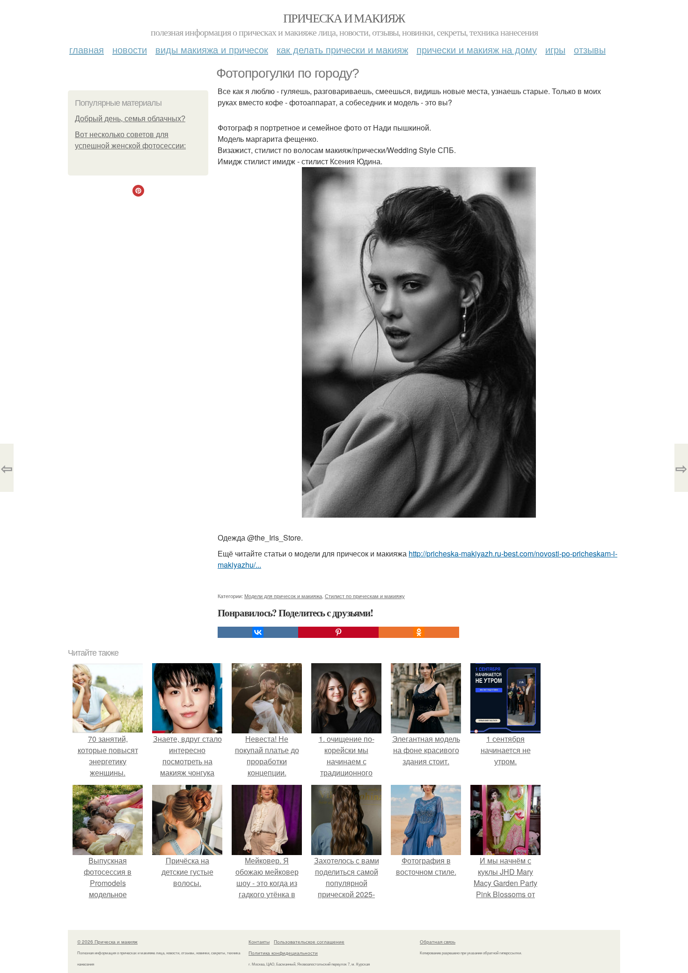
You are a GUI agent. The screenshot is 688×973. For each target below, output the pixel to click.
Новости (129, 49)
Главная (86, 49)
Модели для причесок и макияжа (283, 596)
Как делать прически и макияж (342, 49)
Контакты (259, 941)
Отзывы (590, 49)
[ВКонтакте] (258, 632)
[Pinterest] (338, 632)
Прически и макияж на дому (477, 49)
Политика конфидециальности (283, 953)
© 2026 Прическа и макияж (107, 941)
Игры (555, 49)
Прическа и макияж (344, 18)
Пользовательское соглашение (309, 941)
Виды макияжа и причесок (211, 49)
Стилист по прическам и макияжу (365, 596)
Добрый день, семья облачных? (130, 119)
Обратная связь (437, 941)
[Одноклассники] (419, 632)
